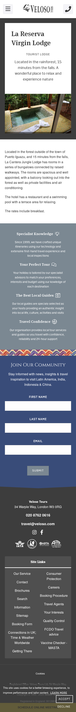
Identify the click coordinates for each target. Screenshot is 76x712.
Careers (54, 587)
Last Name (38, 419)
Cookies (40, 673)
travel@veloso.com (38, 523)
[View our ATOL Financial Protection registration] (32, 547)
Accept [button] (64, 699)
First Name (38, 397)
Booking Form (22, 624)
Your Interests (54, 612)
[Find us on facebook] (41, 533)
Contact (22, 582)
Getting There (22, 651)
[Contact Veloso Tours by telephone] (68, 9)
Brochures (22, 590)
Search (22, 598)
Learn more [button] (58, 693)
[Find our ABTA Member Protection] (44, 547)
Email (38, 441)
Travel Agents (54, 604)
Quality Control (54, 620)
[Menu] (8, 9)
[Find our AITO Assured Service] (56, 547)
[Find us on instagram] (34, 533)
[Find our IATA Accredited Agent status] (20, 547)
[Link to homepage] (38, 9)
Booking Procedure (54, 595)
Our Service (22, 573)
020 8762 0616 (38, 515)
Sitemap (22, 615)
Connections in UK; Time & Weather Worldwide (22, 637)
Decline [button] (63, 706)
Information (22, 607)
